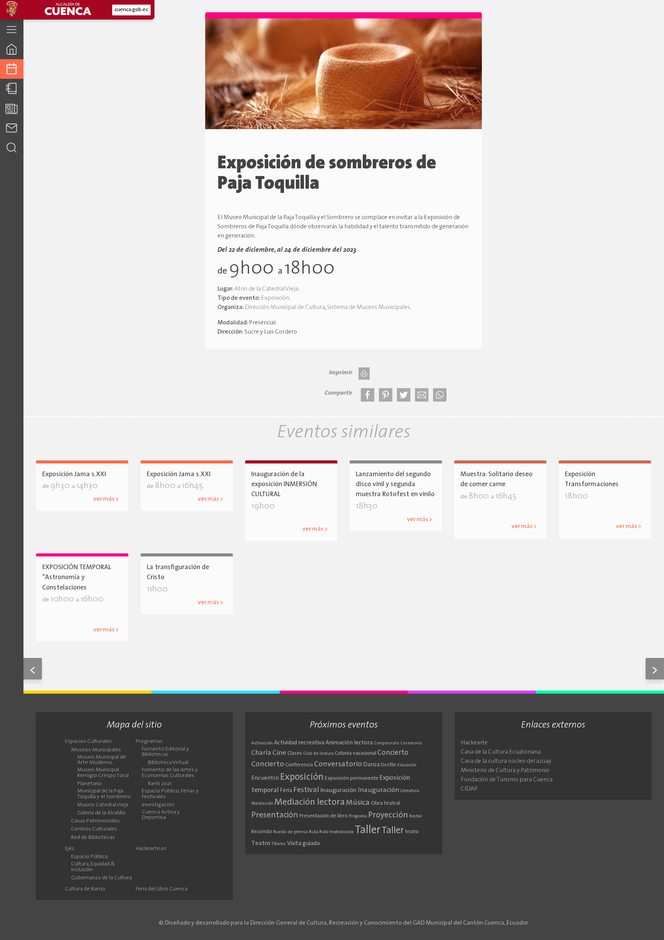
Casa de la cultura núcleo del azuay (506, 761)
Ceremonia (411, 743)
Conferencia (299, 764)
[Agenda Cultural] (11, 69)
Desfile (388, 764)
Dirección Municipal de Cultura (285, 307)
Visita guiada (303, 843)
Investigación (158, 805)
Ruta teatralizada (336, 832)
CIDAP (469, 789)
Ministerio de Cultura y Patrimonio (505, 770)
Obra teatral (385, 803)
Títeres (278, 844)
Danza (371, 765)
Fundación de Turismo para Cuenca (507, 780)
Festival (306, 790)
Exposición (275, 298)
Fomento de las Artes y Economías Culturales (170, 772)
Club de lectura (318, 753)
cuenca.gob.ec (131, 10)
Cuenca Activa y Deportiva (161, 815)
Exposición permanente (351, 778)
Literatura (409, 791)
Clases (294, 753)
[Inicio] (11, 49)
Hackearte (474, 743)
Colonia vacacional (355, 753)
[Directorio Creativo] (11, 88)
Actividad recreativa (299, 743)
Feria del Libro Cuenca (162, 889)
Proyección (388, 815)
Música (358, 803)
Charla (261, 753)
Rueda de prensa (290, 832)
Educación (407, 765)
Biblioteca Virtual (168, 763)
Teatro (260, 843)
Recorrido (261, 831)
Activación (262, 743)
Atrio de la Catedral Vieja (266, 289)
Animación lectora (349, 743)
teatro (412, 831)
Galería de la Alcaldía (293, 517)
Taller (367, 830)
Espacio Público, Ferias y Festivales (170, 794)
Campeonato (386, 743)
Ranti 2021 (159, 784)
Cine (279, 753)
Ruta (313, 832)
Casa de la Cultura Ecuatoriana (501, 752)
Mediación (262, 803)
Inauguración (338, 790)
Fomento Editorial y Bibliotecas (165, 752)
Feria (286, 791)
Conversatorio (338, 764)
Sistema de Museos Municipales (368, 307)
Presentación (274, 815)
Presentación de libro (323, 816)
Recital (415, 816)
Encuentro (265, 778)
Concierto (392, 753)
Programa (358, 816)
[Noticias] (11, 108)
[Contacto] (11, 128)
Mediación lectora (309, 802)
